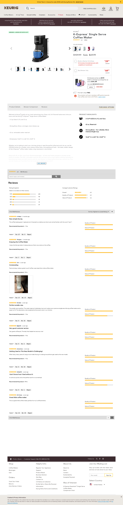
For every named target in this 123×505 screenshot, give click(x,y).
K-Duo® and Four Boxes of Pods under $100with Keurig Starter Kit (16, 21)
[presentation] (21, 284)
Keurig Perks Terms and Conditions (46, 488)
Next (69, 48)
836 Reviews (24, 172)
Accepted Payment (69, 477)
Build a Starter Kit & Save (86, 61)
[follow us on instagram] (103, 459)
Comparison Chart (69, 490)
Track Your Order (14, 481)
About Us (66, 468)
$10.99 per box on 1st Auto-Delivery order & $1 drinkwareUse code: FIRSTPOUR (46, 22)
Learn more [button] (101, 97)
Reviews (44, 107)
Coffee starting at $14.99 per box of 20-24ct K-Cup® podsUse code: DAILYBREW (106, 22)
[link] (76, 40)
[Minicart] (117, 8)
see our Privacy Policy (103, 501)
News (65, 470)
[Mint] (84, 48)
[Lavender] (93, 48)
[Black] (75, 48)
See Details (16, 23)
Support (38, 470)
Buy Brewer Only (83, 70)
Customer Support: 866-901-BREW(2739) (37, 459)
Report (29, 234)
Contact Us (39, 479)
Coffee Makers (13, 468)
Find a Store (17, 459)
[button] (110, 8)
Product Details (14, 107)
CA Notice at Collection (43, 481)
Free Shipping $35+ (89, 8)
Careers (65, 472)
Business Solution (41, 475)
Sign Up (108, 475)
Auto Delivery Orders (15, 486)
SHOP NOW (79, 2)
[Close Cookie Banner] (121, 497)
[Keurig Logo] (11, 7)
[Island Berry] (89, 48)
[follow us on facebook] (100, 459)
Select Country (95, 480)
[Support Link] (104, 8)
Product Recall (40, 472)
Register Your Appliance (43, 468)
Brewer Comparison (31, 107)
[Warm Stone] (80, 48)
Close (120, 2)
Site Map (39, 477)
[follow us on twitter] (97, 459)
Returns (11, 484)
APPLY (91, 87)
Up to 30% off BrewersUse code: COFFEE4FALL (75, 21)
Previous (11, 48)
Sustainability (67, 475)
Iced (10, 472)
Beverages (12, 470)
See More (41, 163)
